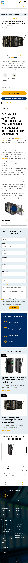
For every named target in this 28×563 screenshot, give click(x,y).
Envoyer (14, 307)
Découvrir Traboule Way (7, 543)
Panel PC (17, 516)
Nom (2, 237)
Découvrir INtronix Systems (7, 539)
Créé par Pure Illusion (19, 561)
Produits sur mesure (13, 335)
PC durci (17, 519)
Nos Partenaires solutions (6, 535)
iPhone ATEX (18, 512)
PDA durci (17, 510)
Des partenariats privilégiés (14, 501)
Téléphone (4, 257)
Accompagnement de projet (14, 329)
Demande (4, 285)
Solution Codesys (19, 541)
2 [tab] (15, 58)
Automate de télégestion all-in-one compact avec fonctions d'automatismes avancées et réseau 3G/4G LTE (10, 466)
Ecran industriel (19, 518)
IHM (16, 163)
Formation (5, 547)
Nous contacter (6, 527)
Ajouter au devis (14, 93)
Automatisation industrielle (19, 529)
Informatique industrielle (18, 525)
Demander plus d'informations (14, 98)
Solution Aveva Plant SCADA (20, 538)
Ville (2, 278)
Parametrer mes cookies (9, 557)
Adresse (3, 264)
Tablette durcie (18, 508)
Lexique (4, 552)
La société (4, 524)
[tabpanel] (14, 41)
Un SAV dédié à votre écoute (14, 490)
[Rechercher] (24, 7)
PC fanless (17, 514)
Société (3, 243)
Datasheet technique (10, 102)
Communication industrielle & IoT (19, 532)
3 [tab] (17, 483)
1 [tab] (11, 58)
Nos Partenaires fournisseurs (6, 530)
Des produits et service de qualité (15, 495)
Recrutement (5, 550)
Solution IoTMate (19, 535)
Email (3, 250)
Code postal (4, 271)
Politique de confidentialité (14, 559)
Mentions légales (19, 557)
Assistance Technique (13, 322)
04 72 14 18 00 (7, 520)
